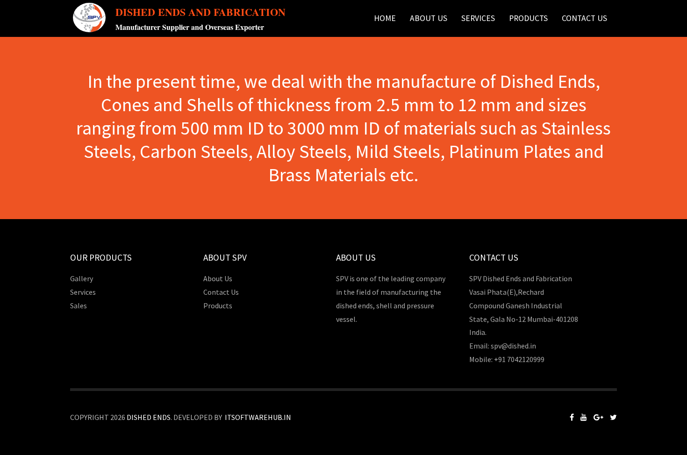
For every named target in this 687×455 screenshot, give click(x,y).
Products (217, 305)
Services (478, 18)
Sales (78, 305)
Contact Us (584, 18)
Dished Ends (149, 417)
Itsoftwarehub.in (258, 417)
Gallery (81, 278)
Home (385, 18)
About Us (428, 18)
